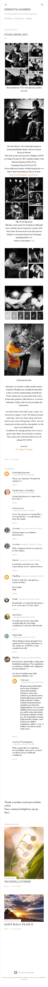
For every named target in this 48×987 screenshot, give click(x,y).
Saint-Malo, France (18, 924)
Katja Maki (17, 635)
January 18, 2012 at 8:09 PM (32, 682)
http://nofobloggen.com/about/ (24, 175)
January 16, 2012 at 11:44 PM (24, 637)
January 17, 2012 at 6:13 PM (30, 658)
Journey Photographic (22, 742)
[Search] (42, 4)
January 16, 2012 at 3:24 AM (24, 617)
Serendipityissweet (21, 472)
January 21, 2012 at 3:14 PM (23, 744)
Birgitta (15, 657)
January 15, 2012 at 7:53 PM (30, 560)
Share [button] (6, 459)
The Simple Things (24, 449)
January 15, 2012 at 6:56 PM (23, 475)
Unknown (24, 680)
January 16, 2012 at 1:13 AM (29, 599)
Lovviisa (16, 528)
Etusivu (8, 18)
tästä (33, 240)
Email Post (15, 459)
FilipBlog (16, 576)
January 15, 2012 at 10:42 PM (32, 576)
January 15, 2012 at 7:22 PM (23, 493)
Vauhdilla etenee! (17, 881)
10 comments (16, 929)
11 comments (16, 886)
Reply (14, 485)
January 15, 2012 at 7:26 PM (23, 510)
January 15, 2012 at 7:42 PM (31, 529)
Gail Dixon (16, 615)
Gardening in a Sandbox (23, 490)
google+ (19, 18)
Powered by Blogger (26, 972)
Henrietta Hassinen (17, 9)
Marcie (15, 560)
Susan (15, 599)
